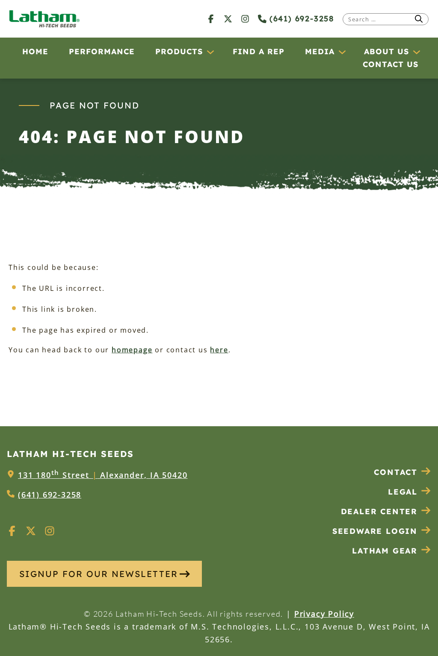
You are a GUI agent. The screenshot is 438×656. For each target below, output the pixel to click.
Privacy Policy (324, 614)
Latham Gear (384, 551)
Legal (402, 492)
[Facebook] (211, 18)
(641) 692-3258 (300, 18)
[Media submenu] (342, 52)
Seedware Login (374, 531)
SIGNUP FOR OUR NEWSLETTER (98, 573)
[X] (228, 18)
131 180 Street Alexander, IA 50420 (102, 475)
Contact (395, 472)
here (219, 349)
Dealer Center (379, 511)
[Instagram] (245, 18)
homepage (132, 349)
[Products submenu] (210, 52)
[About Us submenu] (416, 52)
